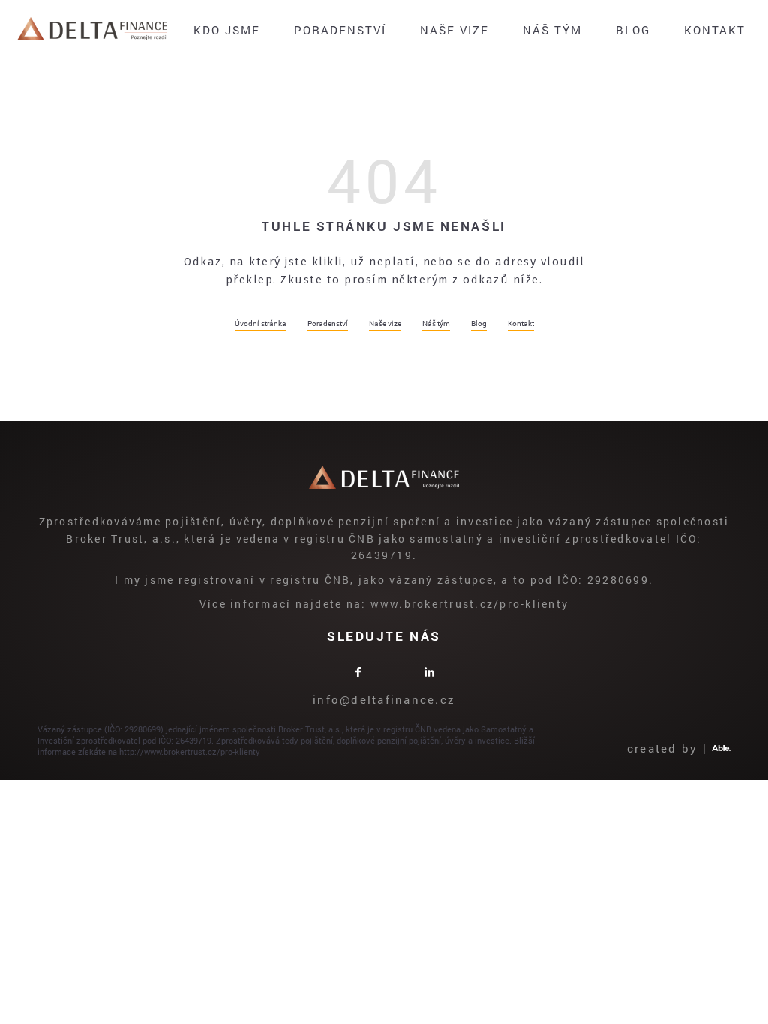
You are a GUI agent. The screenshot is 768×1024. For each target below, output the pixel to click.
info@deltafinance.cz (384, 699)
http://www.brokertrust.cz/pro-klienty (189, 751)
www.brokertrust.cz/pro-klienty (469, 604)
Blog (633, 29)
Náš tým (552, 29)
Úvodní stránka (260, 323)
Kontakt (715, 29)
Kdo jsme (227, 29)
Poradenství (340, 29)
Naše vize (454, 29)
